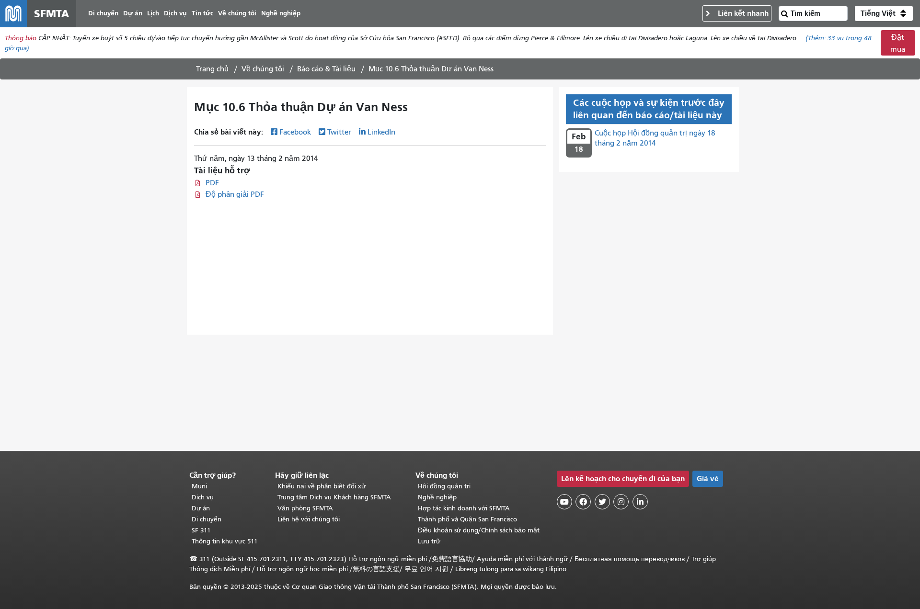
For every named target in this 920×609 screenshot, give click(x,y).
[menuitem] (103, 14)
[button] (884, 13)
